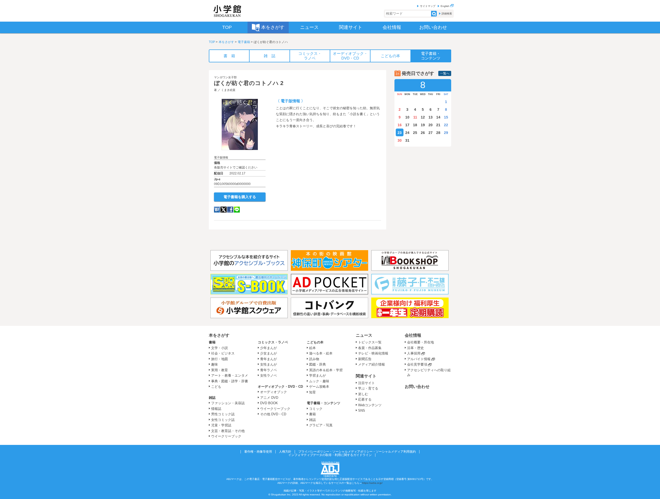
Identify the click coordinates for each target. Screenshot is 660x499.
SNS (361, 410)
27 (430, 133)
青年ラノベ (268, 370)
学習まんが (319, 375)
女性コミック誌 (223, 420)
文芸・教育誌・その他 (228, 431)
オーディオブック (273, 392)
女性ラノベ (268, 375)
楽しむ (363, 394)
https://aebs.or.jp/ (372, 482)
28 (438, 133)
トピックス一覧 (370, 342)
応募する (365, 399)
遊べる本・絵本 (321, 353)
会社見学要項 (417, 364)
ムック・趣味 (319, 381)
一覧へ (444, 73)
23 (400, 133)
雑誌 (212, 398)
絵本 (312, 348)
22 (446, 125)
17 (407, 125)
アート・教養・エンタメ (229, 375)
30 (400, 140)
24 (407, 133)
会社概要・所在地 (420, 342)
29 (446, 133)
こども (216, 386)
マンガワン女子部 (225, 77)
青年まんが (268, 359)
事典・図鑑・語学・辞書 (229, 381)
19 (423, 125)
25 (415, 133)
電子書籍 (244, 42)
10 (407, 117)
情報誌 (216, 409)
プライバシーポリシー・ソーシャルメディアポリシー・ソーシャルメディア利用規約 (357, 451)
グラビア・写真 (321, 425)
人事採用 (413, 353)
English (445, 6)
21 (438, 125)
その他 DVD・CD (273, 414)
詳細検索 (447, 13)
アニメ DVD (269, 398)
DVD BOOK (269, 403)
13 (430, 117)
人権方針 (285, 451)
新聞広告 (365, 359)
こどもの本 (315, 342)
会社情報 (413, 335)
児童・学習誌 (221, 425)
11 (415, 117)
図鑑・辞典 (317, 364)
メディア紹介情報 (371, 364)
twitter (223, 210)
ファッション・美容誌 (228, 403)
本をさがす (226, 42)
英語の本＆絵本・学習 (326, 370)
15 (446, 117)
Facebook (230, 210)
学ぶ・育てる (368, 388)
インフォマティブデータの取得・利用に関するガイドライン (330, 455)
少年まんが (268, 348)
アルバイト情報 (419, 359)
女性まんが (268, 364)
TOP (212, 42)
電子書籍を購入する (240, 197)
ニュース (364, 335)
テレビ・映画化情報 (373, 353)
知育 (312, 392)
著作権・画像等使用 (258, 451)
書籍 (212, 342)
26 (423, 133)
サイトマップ (427, 6)
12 (423, 117)
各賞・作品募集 (370, 348)
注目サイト (366, 383)
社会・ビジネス (223, 353)
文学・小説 (219, 348)
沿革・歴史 (415, 348)
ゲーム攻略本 (319, 386)
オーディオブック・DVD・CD (280, 386)
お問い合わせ (417, 386)
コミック (316, 409)
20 (430, 125)
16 (400, 125)
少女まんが (268, 353)
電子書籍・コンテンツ (323, 403)
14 (438, 117)
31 (407, 140)
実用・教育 (219, 370)
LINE (237, 210)
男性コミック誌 (223, 414)
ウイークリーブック (226, 436)
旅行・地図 (219, 359)
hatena (217, 210)
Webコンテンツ (370, 405)
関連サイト (366, 376)
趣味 (214, 364)
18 (415, 125)
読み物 (314, 359)
